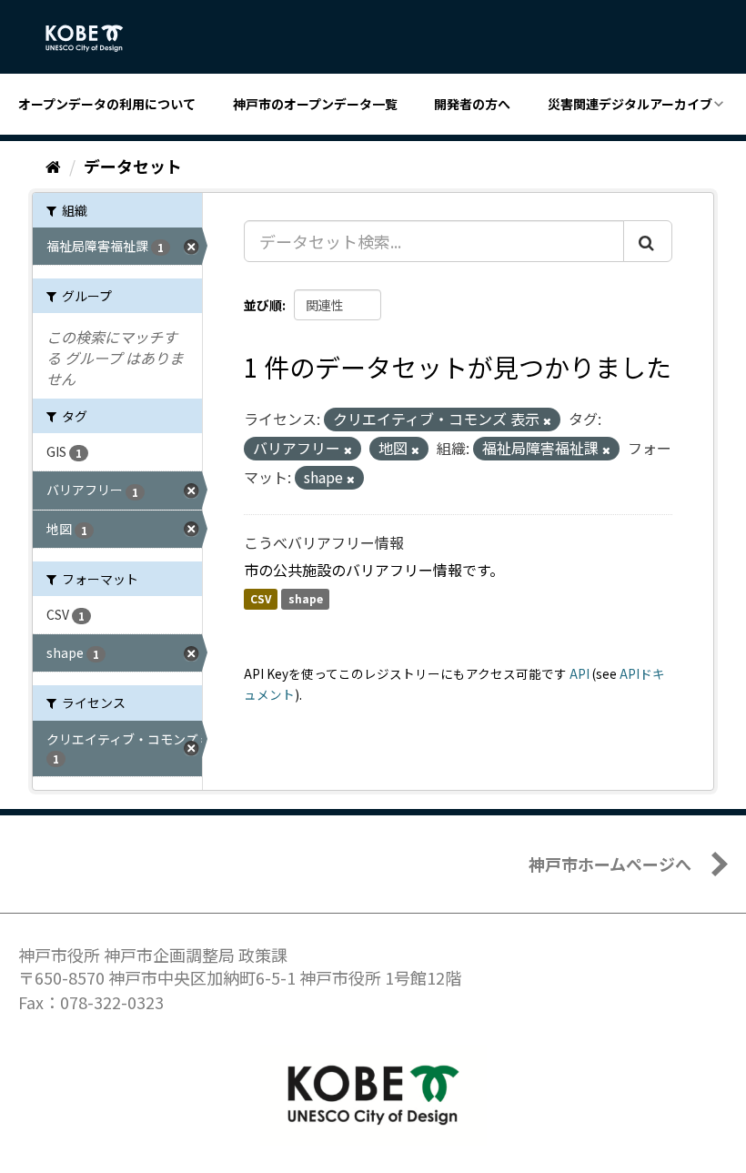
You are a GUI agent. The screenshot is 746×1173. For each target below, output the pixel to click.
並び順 (263, 305)
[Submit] (647, 241)
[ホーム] (53, 165)
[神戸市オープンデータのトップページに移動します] (94, 38)
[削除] (547, 420)
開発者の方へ (472, 104)
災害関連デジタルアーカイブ (630, 104)
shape (305, 599)
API (580, 673)
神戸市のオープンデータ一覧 (315, 104)
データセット (133, 165)
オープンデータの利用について (107, 104)
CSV (260, 599)
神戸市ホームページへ (610, 863)
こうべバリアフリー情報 (324, 542)
